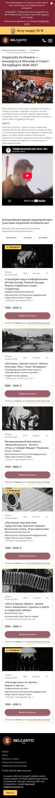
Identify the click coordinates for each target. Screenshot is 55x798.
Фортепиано (11, 237)
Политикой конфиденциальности (19, 785)
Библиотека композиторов (14, 762)
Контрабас (43, 237)
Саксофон (27, 237)
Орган (5, 755)
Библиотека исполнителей (14, 765)
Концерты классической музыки (14, 40)
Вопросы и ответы (10, 758)
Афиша (5, 751)
